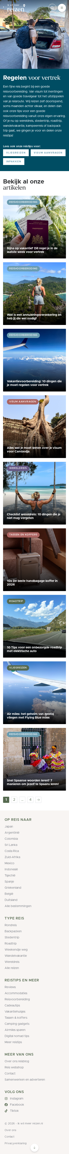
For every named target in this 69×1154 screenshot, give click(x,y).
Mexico (9, 863)
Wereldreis (12, 961)
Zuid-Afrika (12, 857)
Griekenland (13, 887)
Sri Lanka (11, 844)
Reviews (10, 987)
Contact (10, 1073)
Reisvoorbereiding (17, 999)
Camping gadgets (17, 1023)
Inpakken (13, 161)
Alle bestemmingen (18, 906)
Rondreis (11, 925)
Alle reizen (12, 968)
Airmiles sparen (15, 1029)
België (9, 893)
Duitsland (11, 899)
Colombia (11, 838)
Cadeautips (12, 1005)
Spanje (9, 881)
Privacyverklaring (16, 1143)
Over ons (10, 1130)
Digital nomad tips (17, 1036)
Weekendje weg (16, 949)
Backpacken (13, 931)
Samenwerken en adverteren (25, 1079)
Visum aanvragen (48, 153)
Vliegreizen (16, 153)
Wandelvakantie (16, 955)
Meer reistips (13, 1042)
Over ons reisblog (17, 1061)
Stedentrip (12, 937)
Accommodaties (16, 993)
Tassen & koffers (16, 1017)
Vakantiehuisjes (15, 1011)
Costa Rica (12, 851)
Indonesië (11, 869)
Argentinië (12, 832)
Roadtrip (11, 943)
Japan (9, 826)
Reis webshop (14, 1067)
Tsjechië (10, 875)
